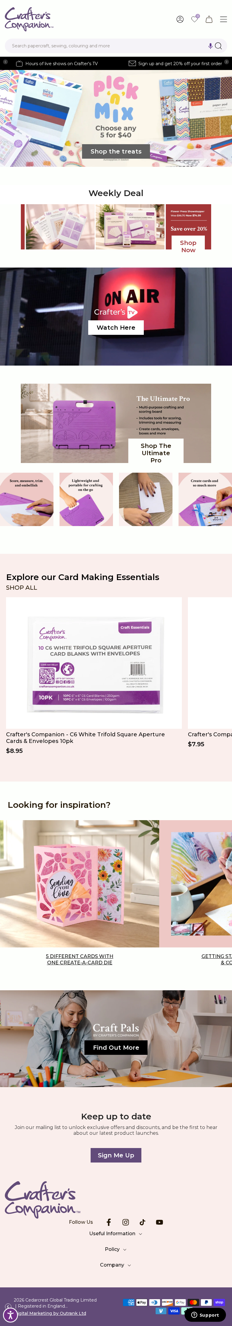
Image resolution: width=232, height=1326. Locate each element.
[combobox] (116, 46)
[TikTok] (142, 1222)
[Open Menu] (223, 19)
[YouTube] (159, 1222)
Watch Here (116, 327)
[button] (210, 46)
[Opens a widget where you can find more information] (205, 1315)
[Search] (218, 45)
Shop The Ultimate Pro (156, 453)
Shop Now (188, 246)
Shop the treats (116, 151)
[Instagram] (125, 1222)
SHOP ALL (21, 587)
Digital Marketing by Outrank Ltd (50, 1313)
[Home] (116, 1200)
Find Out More (116, 1047)
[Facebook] (108, 1222)
